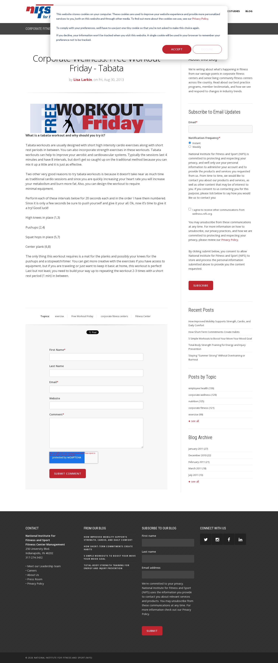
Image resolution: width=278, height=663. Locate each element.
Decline (207, 49)
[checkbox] (220, 145)
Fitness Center (143, 316)
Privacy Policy (200, 18)
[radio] (220, 143)
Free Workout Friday (82, 316)
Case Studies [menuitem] (231, 11)
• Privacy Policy (35, 583)
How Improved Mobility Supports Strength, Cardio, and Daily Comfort (220, 323)
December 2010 (200, 455)
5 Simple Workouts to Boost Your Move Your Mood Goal (220, 338)
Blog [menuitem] (248, 11)
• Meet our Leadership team (43, 566)
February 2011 (199, 462)
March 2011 (197, 468)
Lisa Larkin (82, 79)
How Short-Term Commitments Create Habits (214, 332)
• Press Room (34, 579)
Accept (177, 49)
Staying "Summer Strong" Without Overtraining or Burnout (217, 357)
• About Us (32, 575)
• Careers (31, 570)
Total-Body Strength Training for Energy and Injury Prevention (217, 347)
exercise (59, 316)
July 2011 (196, 475)
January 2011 (198, 448)
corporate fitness (201, 408)
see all (195, 421)
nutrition (196, 401)
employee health (201, 388)
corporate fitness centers (114, 316)
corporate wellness (203, 395)
